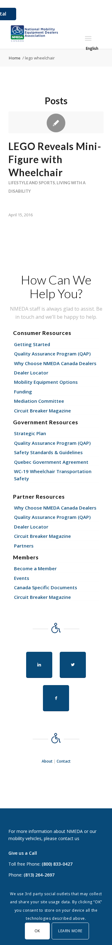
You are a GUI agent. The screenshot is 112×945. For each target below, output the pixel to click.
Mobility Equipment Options (46, 382)
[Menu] (88, 38)
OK (37, 930)
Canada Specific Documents (45, 587)
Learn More (70, 930)
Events (21, 578)
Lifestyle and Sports (31, 182)
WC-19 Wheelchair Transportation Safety (52, 475)
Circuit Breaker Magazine (42, 410)
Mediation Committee (39, 401)
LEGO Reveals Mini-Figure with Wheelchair (54, 159)
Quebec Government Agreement (51, 462)
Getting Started (32, 344)
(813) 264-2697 (39, 875)
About (47, 761)
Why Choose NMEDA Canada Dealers (55, 363)
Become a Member (35, 568)
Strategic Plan (30, 433)
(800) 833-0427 (57, 864)
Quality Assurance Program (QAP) (52, 353)
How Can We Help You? (56, 286)
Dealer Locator (31, 372)
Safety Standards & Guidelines (48, 452)
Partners (24, 546)
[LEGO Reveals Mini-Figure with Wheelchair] (56, 122)
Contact (64, 761)
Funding (23, 391)
